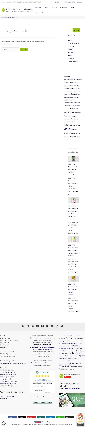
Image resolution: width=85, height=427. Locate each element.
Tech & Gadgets (73, 61)
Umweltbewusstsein (76, 125)
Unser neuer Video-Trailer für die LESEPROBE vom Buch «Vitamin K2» (73, 211)
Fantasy (74, 91)
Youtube (73, 137)
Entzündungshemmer (76, 88)
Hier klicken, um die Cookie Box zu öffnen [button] (13, 363)
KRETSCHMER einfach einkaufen (19, 9)
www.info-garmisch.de (7, 377)
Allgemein (71, 40)
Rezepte (74, 116)
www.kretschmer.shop (7, 370)
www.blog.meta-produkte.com (9, 386)
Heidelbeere (77, 102)
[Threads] (38, 326)
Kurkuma (66, 108)
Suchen (76, 30)
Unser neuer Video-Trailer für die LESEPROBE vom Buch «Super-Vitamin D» (73, 250)
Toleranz (77, 122)
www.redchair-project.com (8, 383)
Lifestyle (70, 49)
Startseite (38, 7)
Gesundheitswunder (68, 99)
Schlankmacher (67, 119)
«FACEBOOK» (50, 347)
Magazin (46, 7)
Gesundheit (75, 94)
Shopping (71, 58)
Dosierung (66, 85)
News (37, 13)
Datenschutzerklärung (70, 2)
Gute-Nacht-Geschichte (69, 102)
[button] (75, 7)
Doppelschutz (78, 82)
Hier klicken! (37, 2)
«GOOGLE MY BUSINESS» (44, 349)
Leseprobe (71, 46)
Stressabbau (74, 119)
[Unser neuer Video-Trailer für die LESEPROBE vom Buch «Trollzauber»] (73, 159)
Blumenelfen (80, 79)
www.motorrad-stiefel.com (8, 381)
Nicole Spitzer (78, 112)
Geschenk (79, 91)
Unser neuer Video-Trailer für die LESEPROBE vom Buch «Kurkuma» (73, 289)
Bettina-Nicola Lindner (70, 79)
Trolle (70, 125)
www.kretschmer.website (8, 372)
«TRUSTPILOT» (47, 345)
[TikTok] (57, 326)
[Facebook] (23, 326)
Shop (43, 13)
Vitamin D (78, 133)
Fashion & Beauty (73, 43)
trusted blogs (46, 422)
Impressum (79, 2)
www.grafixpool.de (5, 379)
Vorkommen (66, 137)
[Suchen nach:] (11, 49)
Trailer (66, 125)
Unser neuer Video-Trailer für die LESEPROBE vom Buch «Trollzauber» (73, 169)
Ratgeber (55, 7)
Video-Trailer (69, 133)
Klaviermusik (76, 105)
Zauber (78, 137)
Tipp (73, 122)
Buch (66, 82)
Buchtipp (71, 82)
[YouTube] (52, 326)
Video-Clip (74, 129)
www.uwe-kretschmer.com (8, 374)
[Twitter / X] (28, 326)
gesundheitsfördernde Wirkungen (71, 97)
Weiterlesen (75, 233)
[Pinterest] (42, 326)
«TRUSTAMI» (47, 343)
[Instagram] (33, 326)
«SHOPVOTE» (37, 345)
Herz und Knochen (68, 105)
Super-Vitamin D (67, 122)
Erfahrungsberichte (68, 91)
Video (67, 128)
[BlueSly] (62, 326)
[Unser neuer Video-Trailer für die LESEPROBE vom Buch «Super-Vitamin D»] (73, 239)
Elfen (78, 85)
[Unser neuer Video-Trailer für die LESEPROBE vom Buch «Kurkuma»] (73, 279)
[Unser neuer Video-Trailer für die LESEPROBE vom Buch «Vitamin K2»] (73, 200)
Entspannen (67, 88)
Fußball (72, 7)
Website (57, 2)
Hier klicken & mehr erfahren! (70, 388)
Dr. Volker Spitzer (72, 85)
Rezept (70, 55)
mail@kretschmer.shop (11, 354)
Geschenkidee (67, 94)
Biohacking (63, 7)
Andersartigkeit (67, 76)
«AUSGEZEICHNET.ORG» (38, 347)
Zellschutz (66, 139)
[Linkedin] (47, 326)
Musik (71, 112)
